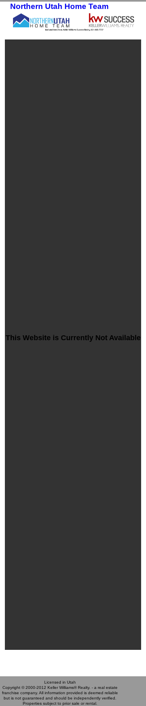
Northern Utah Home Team (59, 6)
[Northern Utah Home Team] (73, 21)
